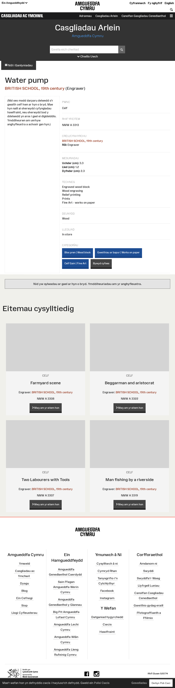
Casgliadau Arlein (106, 15)
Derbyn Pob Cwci (161, 683)
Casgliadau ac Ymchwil (22, 15)
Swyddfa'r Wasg (148, 578)
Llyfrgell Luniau (148, 585)
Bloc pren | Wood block (77, 252)
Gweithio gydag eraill (148, 605)
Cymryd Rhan (107, 571)
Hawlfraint (107, 631)
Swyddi (148, 571)
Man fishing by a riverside (129, 479)
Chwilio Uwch (89, 56)
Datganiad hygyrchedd (107, 617)
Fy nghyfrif (155, 3)
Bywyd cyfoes (101, 263)
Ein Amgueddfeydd (13, 2)
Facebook (107, 590)
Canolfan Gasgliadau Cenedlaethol (144, 15)
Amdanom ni (148, 563)
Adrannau (85, 15)
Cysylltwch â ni (107, 563)
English (169, 3)
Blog (24, 590)
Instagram (107, 598)
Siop (24, 605)
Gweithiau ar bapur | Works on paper (118, 252)
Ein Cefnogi (24, 598)
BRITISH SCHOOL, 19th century (35, 88)
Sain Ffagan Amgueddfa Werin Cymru (65, 587)
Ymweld (24, 563)
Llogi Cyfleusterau (24, 612)
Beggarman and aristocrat (129, 382)
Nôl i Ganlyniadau (19, 65)
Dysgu (24, 583)
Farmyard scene (45, 382)
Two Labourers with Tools (46, 479)
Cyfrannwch (137, 3)
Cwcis (107, 624)
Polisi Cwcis (102, 682)
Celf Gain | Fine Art (75, 263)
